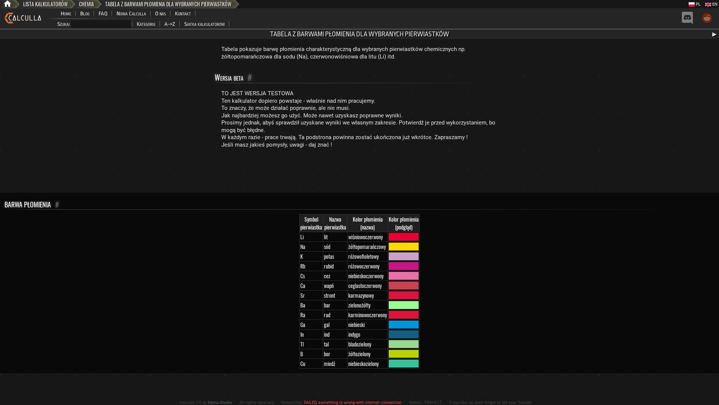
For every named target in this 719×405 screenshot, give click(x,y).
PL (698, 4)
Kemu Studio (220, 402)
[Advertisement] (359, 172)
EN (714, 4)
